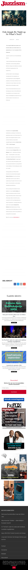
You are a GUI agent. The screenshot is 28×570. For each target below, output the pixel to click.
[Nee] (26, 564)
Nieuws (17, 39)
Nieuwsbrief (4, 557)
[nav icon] (26, 3)
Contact (3, 546)
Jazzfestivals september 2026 (14, 365)
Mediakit (3, 553)
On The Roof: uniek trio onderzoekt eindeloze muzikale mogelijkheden (14, 340)
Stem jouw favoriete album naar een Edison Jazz (14, 315)
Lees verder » (14, 322)
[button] (15, 284)
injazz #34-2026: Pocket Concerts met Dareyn (13, 533)
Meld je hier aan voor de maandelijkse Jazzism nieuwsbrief (14, 383)
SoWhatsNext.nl (16, 217)
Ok (14, 567)
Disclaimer (4, 550)
